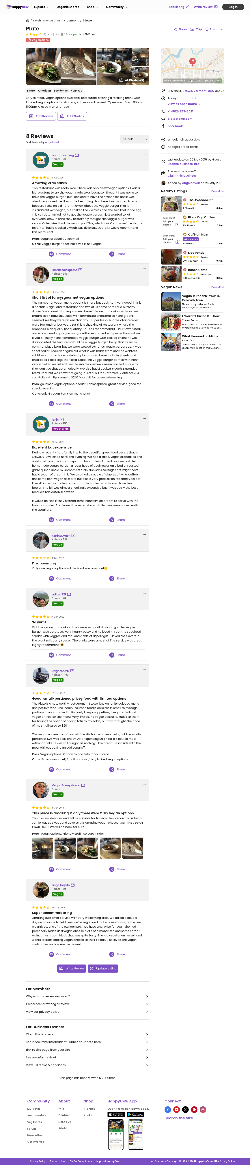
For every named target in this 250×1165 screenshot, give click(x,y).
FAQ (61, 1108)
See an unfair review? (41, 1057)
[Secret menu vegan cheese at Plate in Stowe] (132, 848)
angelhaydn (52, 142)
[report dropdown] (145, 154)
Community (115, 7)
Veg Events (34, 1122)
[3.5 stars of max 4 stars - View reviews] (34, 34)
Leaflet (167, 80)
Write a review (190, 239)
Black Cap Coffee (201, 217)
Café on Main (198, 234)
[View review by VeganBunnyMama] (41, 790)
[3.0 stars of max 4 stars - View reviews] (191, 256)
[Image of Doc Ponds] (171, 257)
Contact (64, 1115)
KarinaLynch (61, 536)
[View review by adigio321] (41, 599)
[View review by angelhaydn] (41, 890)
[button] (192, 62)
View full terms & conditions (46, 1065)
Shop (91, 7)
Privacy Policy (37, 1161)
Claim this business (39, 1034)
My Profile (33, 1109)
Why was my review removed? (48, 996)
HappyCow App (122, 1101)
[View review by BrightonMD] (41, 675)
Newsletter (34, 1135)
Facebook (175, 126)
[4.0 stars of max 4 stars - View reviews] (191, 204)
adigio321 (59, 594)
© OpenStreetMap (197, 80)
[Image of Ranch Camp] (171, 274)
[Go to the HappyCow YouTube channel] (176, 1109)
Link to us (64, 1122)
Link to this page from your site (48, 1050)
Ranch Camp (198, 270)
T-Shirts (89, 1109)
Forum (31, 1129)
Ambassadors (36, 1115)
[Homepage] (17, 6)
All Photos (134, 80)
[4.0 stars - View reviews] (191, 221)
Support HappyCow (108, 1161)
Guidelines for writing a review (47, 1004)
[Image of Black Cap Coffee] (171, 221)
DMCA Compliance (81, 1161)
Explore (39, 7)
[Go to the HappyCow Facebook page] (168, 1109)
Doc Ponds (196, 253)
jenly (55, 419)
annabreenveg (63, 155)
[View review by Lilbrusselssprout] (41, 274)
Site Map (64, 1128)
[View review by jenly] (41, 424)
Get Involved (35, 1142)
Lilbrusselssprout (64, 270)
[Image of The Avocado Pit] (171, 204)
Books (88, 1115)
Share (182, 29)
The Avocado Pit (200, 200)
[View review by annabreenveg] (41, 160)
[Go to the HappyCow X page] (185, 1109)
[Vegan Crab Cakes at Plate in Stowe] (110, 848)
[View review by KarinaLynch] (41, 540)
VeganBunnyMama (66, 785)
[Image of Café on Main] (171, 239)
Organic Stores (68, 7)
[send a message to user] (77, 155)
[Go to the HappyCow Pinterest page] (194, 1109)
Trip (199, 29)
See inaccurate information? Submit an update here (63, 1042)
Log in (233, 7)
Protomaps (179, 80)
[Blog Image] (171, 301)
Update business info (183, 164)
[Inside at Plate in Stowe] (42, 848)
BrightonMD (60, 671)
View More (217, 191)
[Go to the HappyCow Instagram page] (203, 1109)
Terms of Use (57, 1161)
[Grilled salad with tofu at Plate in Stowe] (87, 848)
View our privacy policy (42, 1012)
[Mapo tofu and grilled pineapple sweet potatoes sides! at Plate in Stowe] (65, 848)
